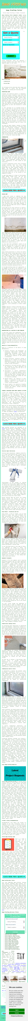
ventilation (4, 734)
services (18, 446)
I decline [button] (17, 1013)
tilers (16, 970)
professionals (5, 973)
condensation (5, 154)
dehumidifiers (8, 361)
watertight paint (20, 306)
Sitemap (3, 1006)
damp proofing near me (13, 807)
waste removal (17, 969)
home (3, 954)
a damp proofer (8, 960)
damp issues (20, 324)
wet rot (21, 111)
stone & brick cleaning (18, 971)
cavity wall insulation (14, 964)
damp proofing (12, 444)
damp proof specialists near (9, 793)
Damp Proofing (4, 1007)
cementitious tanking (7, 651)
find (6, 882)
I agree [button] (16, 1010)
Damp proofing (5, 427)
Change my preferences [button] (17, 1016)
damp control (19, 862)
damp (19, 61)
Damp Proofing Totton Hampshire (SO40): (12, 15)
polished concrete (6, 965)
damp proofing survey (17, 180)
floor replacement (21, 965)
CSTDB (15, 411)
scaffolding (4, 969)
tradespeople (5, 959)
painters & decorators (21, 963)
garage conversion (14, 966)
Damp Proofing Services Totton (10, 912)
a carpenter (5, 970)
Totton (3, 428)
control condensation (10, 725)
